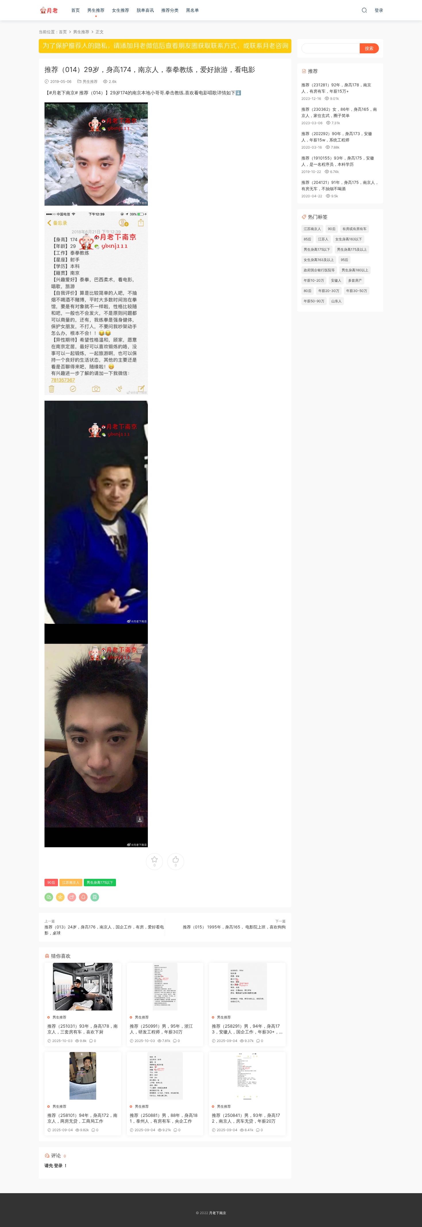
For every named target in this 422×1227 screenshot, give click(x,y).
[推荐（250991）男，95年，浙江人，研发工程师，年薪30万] (165, 986)
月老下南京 (49, 10)
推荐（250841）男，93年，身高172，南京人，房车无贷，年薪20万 (246, 1118)
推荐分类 (170, 10)
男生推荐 (95, 10)
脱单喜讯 (145, 10)
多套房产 (355, 280)
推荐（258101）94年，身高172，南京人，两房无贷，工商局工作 (82, 1118)
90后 (51, 882)
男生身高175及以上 (352, 249)
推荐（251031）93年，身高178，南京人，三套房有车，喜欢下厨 (82, 1029)
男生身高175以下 (100, 882)
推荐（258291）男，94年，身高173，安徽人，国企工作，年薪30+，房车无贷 (246, 1029)
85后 (307, 239)
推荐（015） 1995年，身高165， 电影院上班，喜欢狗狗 (234, 926)
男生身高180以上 (355, 270)
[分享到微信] (48, 897)
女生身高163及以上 (319, 260)
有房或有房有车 (354, 229)
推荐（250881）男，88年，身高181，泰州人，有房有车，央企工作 (164, 1118)
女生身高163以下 (348, 239)
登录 (58, 1165)
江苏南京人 (71, 882)
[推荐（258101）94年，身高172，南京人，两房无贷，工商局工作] (82, 1076)
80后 (307, 291)
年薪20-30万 (328, 291)
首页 (75, 10)
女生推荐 (120, 10)
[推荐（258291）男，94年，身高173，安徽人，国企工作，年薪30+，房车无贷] (247, 986)
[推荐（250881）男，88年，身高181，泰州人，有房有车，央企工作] (165, 1076)
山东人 (336, 301)
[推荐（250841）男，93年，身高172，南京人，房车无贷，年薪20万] (247, 1076)
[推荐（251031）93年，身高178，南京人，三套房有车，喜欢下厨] (82, 986)
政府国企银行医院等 (319, 270)
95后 (344, 260)
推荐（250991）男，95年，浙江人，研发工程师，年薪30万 (161, 1029)
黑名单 (192, 10)
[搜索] (364, 10)
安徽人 (336, 280)
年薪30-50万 (356, 291)
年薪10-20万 (314, 280)
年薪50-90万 (314, 301)
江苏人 (323, 239)
